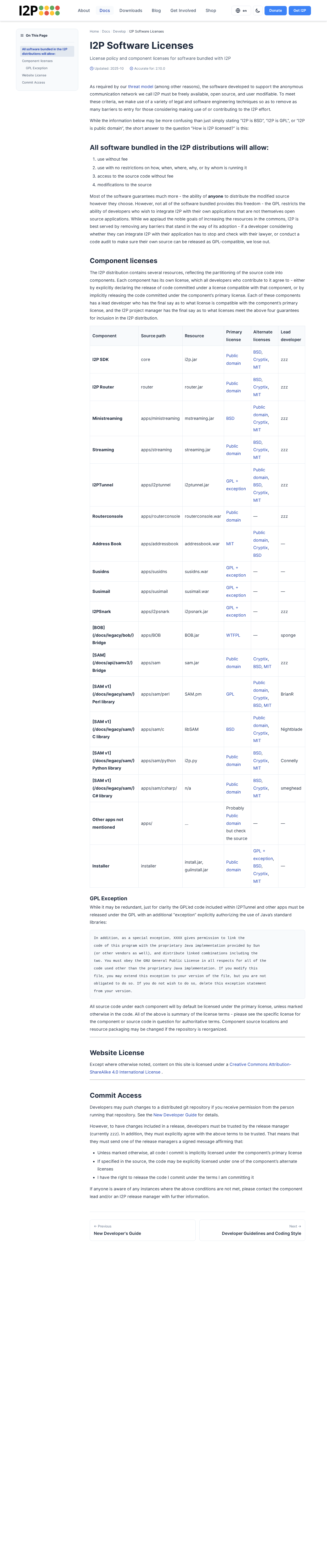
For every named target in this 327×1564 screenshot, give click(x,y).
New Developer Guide (175, 1114)
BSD (257, 351)
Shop (211, 10)
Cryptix (260, 359)
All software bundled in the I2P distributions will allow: (44, 51)
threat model (140, 86)
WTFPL (233, 635)
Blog (156, 10)
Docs (105, 10)
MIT (257, 367)
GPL (230, 694)
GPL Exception (37, 68)
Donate (275, 10)
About (84, 10)
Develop (119, 31)
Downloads (130, 10)
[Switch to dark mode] (258, 10)
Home (94, 31)
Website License (34, 75)
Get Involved (183, 10)
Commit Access (33, 82)
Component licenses (37, 61)
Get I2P (299, 10)
